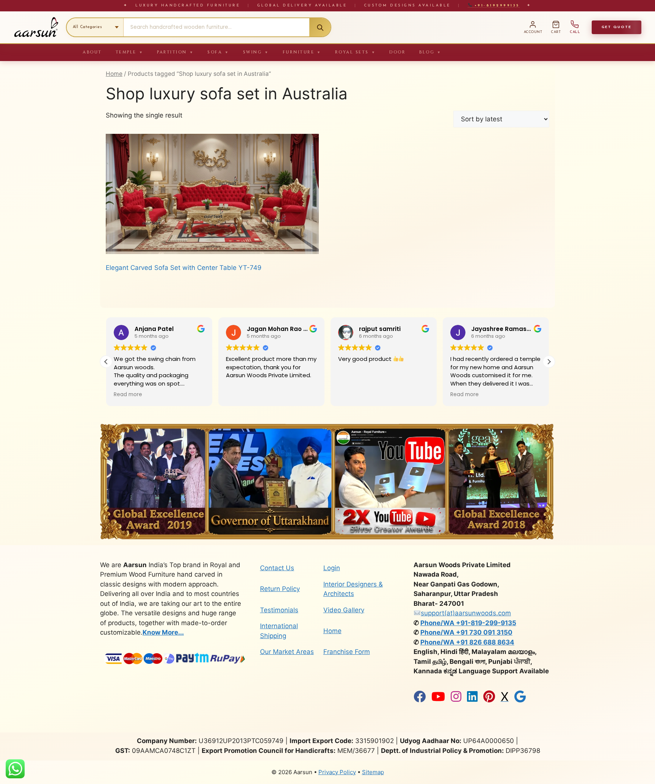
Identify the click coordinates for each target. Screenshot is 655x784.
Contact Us (277, 568)
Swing (256, 52)
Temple (130, 52)
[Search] (320, 27)
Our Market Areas (287, 651)
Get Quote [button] (616, 27)
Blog (430, 52)
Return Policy (280, 589)
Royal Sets (355, 52)
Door (397, 52)
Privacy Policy (337, 772)
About (92, 52)
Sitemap (373, 772)
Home (114, 73)
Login (331, 568)
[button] (549, 361)
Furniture (302, 52)
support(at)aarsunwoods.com (466, 613)
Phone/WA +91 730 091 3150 (466, 632)
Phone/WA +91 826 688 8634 (467, 642)
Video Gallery (343, 610)
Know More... (163, 632)
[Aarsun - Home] (36, 27)
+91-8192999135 (495, 5)
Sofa (218, 52)
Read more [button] (128, 394)
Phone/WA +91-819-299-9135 (468, 623)
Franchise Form (346, 651)
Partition (175, 52)
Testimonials (279, 610)
